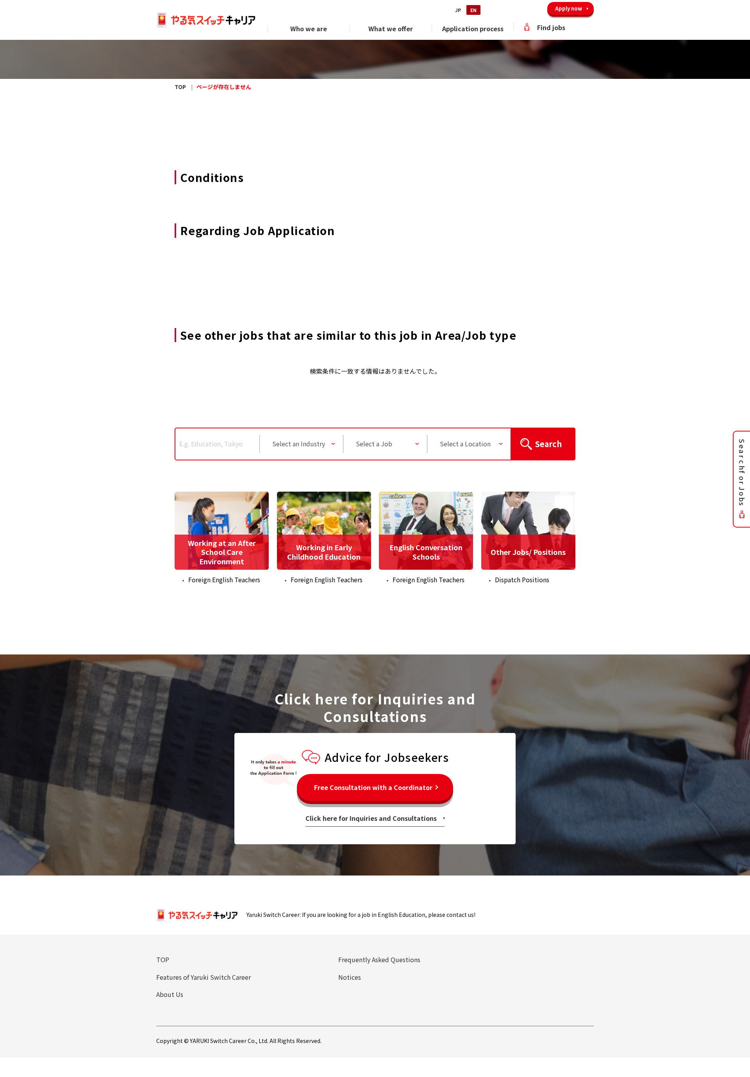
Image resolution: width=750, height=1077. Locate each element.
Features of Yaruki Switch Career (203, 977)
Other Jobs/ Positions (528, 552)
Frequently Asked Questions (379, 959)
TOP (162, 959)
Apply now (568, 8)
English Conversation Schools (425, 551)
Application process (473, 28)
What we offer (390, 28)
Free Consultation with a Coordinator (373, 787)
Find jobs (551, 27)
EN (473, 10)
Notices (349, 977)
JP (458, 10)
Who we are (308, 28)
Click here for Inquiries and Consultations (371, 818)
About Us (169, 994)
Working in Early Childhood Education (324, 551)
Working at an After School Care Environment (222, 552)
